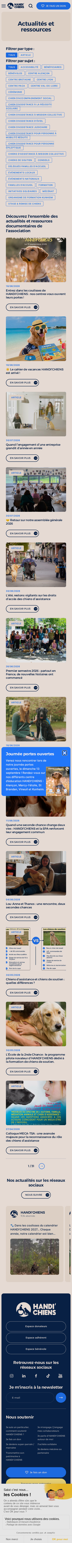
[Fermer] (64, 753)
